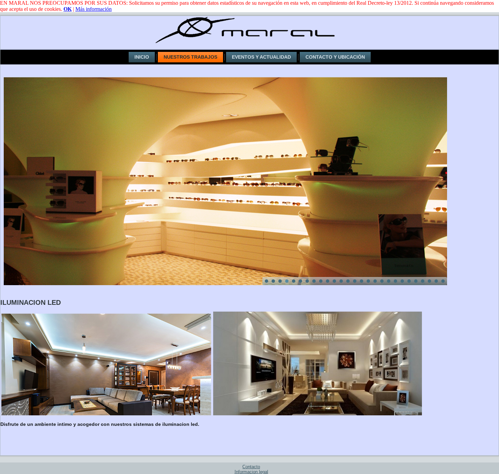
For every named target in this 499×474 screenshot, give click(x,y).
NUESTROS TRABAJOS (190, 57)
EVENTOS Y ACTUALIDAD (261, 57)
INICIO (141, 57)
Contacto (251, 466)
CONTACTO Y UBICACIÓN (335, 57)
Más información (93, 9)
